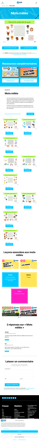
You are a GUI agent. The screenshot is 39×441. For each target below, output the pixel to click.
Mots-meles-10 (8, 242)
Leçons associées (28, 47)
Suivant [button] (35, 311)
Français (16, 410)
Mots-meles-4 (8, 168)
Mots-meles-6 (8, 187)
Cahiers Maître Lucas (6, 416)
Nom (6, 378)
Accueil (3, 5)
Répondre (7, 339)
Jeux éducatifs (31, 418)
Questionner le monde (19, 412)
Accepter (19, 431)
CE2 (3, 412)
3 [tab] (20, 317)
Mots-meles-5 (26, 168)
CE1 (3, 410)
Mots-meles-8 (26, 205)
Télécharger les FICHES (10, 47)
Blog (29, 416)
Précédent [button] (3, 311)
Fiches (7, 5)
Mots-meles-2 (26, 131)
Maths (15, 409)
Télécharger (30, 113)
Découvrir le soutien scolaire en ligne (28, 80)
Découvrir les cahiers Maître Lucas (10, 80)
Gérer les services (6, 428)
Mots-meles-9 (8, 224)
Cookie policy (15, 439)
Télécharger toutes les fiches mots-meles (13, 113)
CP (2, 409)
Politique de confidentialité (22, 439)
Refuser (19, 434)
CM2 (3, 415)
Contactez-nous (31, 412)
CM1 (3, 413)
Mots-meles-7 (8, 205)
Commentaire (8, 368)
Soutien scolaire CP (32, 411)
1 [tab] (18, 317)
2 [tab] (19, 317)
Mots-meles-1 (8, 131)
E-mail (21, 378)
